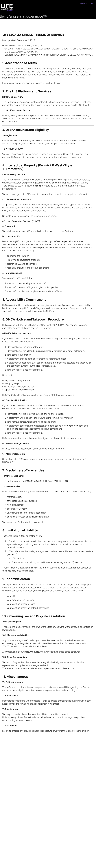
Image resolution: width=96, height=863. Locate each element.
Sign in (82, 3)
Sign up (90, 3)
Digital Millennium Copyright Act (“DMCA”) (44, 324)
